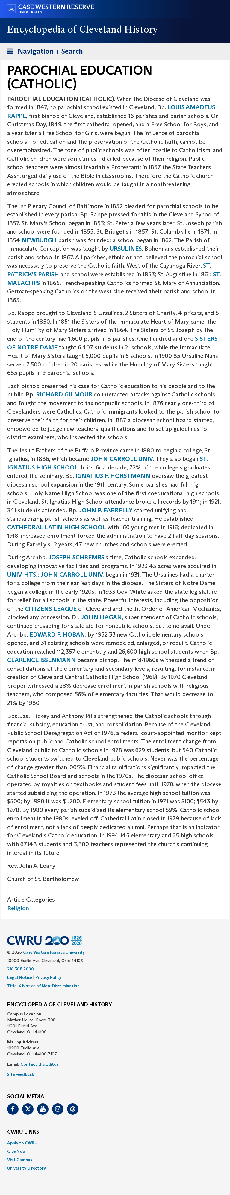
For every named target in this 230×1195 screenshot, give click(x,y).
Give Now (16, 1151)
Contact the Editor (39, 1064)
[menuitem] (115, 1143)
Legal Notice (19, 977)
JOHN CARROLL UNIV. (72, 574)
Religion (18, 908)
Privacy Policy (48, 977)
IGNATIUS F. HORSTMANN (112, 475)
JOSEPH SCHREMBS (75, 557)
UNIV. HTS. (22, 574)
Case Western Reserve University (54, 952)
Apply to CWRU (22, 1143)
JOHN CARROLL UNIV (121, 458)
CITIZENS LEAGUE (51, 608)
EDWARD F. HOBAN (57, 634)
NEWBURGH (39, 240)
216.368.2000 (20, 969)
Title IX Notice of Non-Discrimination (43, 985)
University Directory (26, 1168)
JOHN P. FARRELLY (106, 510)
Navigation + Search (43, 53)
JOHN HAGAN (101, 617)
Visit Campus (19, 1159)
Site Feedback (20, 1074)
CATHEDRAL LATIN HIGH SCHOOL (56, 527)
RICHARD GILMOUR (64, 394)
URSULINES (126, 248)
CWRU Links (23, 1132)
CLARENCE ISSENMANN (41, 660)
